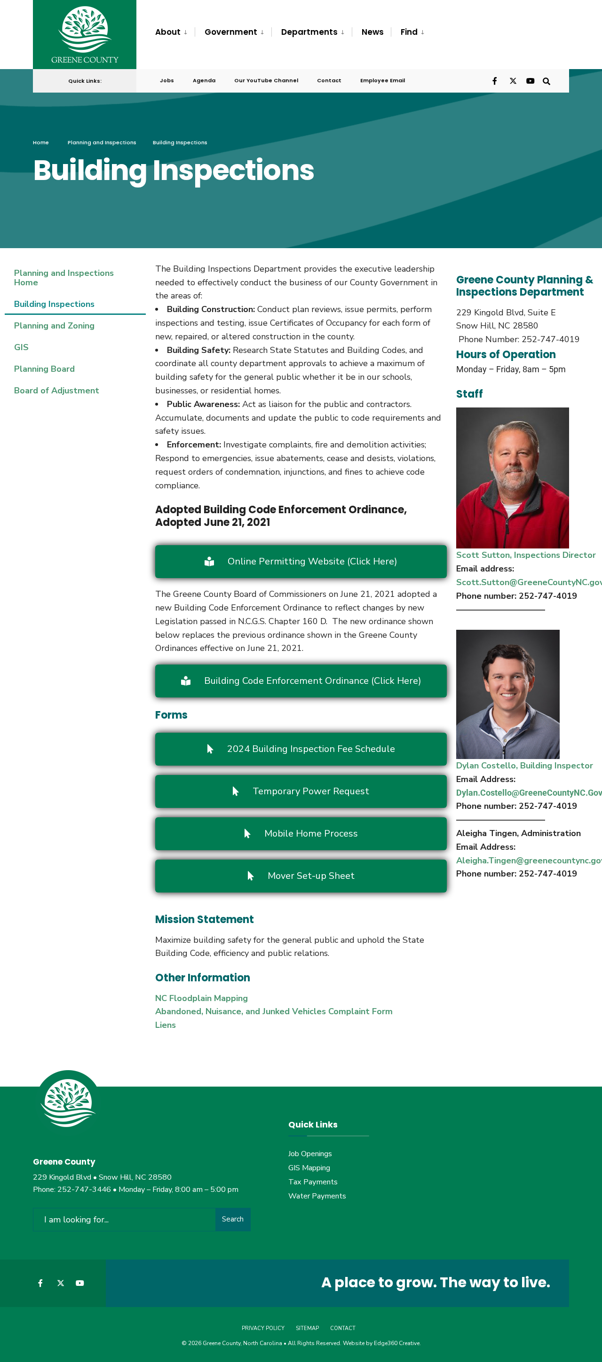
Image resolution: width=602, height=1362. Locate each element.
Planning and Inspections (102, 142)
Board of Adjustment (56, 390)
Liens (165, 1025)
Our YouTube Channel (266, 80)
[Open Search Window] (546, 80)
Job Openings (310, 1154)
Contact (329, 80)
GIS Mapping (309, 1168)
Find (409, 32)
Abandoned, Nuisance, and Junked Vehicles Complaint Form (274, 1011)
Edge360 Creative (397, 1343)
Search (233, 1219)
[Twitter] (512, 80)
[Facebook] (495, 80)
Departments (309, 32)
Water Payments (317, 1196)
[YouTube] (529, 80)
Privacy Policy (263, 1328)
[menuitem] (175, 32)
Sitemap (307, 1328)
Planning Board (44, 369)
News (373, 32)
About (168, 32)
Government (231, 32)
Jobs (167, 80)
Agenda (204, 80)
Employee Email (382, 80)
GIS (21, 347)
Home (41, 142)
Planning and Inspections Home (64, 277)
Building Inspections (54, 304)
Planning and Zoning (54, 325)
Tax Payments (313, 1182)
